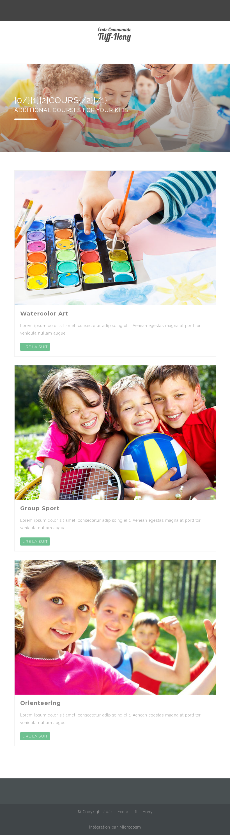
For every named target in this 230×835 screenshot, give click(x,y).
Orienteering (40, 703)
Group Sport (39, 508)
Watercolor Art (44, 313)
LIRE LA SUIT (35, 346)
